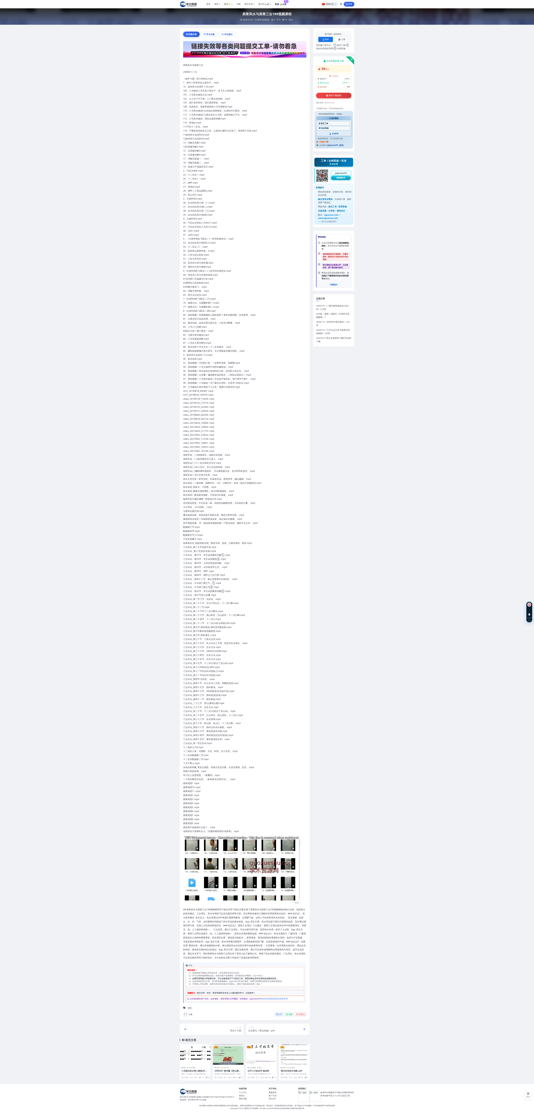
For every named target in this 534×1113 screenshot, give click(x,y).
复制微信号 (340, 177)
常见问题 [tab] (210, 34)
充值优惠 (322, 210)
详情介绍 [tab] (192, 34)
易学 (259, 19)
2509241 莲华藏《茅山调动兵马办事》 (228, 1072)
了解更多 (333, 284)
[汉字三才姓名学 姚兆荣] (261, 1054)
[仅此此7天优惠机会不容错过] (244, 50)
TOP (529, 621)
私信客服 (325, 128)
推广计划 (272, 1095)
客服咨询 (272, 1092)
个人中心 (243, 1092)
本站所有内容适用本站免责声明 (274, 998)
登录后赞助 (327, 199)
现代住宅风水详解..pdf (291, 1070)
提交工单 (324, 123)
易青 (189, 1008)
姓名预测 (252, 1067)
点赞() (302, 1014)
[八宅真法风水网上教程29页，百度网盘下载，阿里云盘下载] (195, 1054)
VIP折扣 (335, 76)
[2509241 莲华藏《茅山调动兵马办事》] (228, 1054)
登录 (350, 4)
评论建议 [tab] (228, 34)
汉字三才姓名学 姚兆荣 (258, 1070)
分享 (280, 1014)
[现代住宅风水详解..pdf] (294, 1054)
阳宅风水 (266, 19)
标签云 (242, 1095)
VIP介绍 (272, 1098)
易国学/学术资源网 (251, 1108)
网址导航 (243, 1098)
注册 (343, 39)
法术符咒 (225, 1067)
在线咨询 (529, 612)
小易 (190, 1014)
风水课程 (192, 1067)
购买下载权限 (335, 95)
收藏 (290, 1014)
